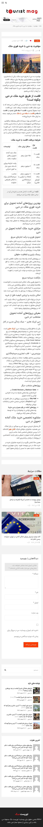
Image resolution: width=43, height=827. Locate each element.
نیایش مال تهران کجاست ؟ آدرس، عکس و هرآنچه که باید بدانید (19, 715)
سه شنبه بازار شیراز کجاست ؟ (23, 697)
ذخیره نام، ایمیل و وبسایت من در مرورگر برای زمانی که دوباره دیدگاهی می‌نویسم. (22, 633)
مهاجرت (35, 26)
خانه (40, 26)
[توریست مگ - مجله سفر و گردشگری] (21, 11)
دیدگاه (35, 574)
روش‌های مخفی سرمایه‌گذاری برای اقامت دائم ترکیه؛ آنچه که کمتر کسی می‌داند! (18, 746)
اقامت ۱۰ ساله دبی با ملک (25, 113)
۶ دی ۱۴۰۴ (35, 505)
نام (36, 592)
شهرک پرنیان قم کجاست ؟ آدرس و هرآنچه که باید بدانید (18, 724)
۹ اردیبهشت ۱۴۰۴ (27, 50)
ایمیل (35, 602)
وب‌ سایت (34, 613)
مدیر (36, 50)
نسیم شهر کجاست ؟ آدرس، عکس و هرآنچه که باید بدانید (18, 706)
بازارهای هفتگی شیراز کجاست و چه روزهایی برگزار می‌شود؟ (18, 689)
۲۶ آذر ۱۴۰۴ (34, 542)
